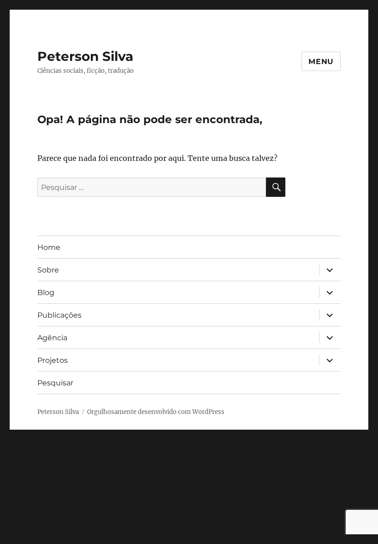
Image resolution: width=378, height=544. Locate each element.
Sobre (48, 270)
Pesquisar (55, 382)
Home (48, 247)
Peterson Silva (85, 56)
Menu (321, 61)
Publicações (59, 315)
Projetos (52, 360)
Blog (45, 292)
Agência (52, 337)
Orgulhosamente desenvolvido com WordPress (155, 412)
